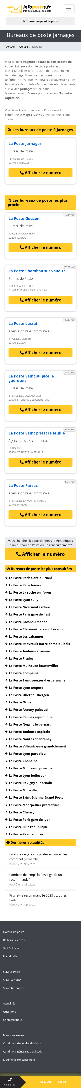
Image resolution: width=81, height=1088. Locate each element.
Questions (9, 1011)
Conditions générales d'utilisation (23, 1051)
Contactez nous (12, 1020)
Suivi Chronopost (14, 988)
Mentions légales (13, 1035)
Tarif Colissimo (12, 948)
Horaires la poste (13, 932)
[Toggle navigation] (69, 8)
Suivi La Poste (11, 972)
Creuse (23, 46)
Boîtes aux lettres (14, 940)
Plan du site (10, 956)
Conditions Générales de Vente (22, 1043)
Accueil (10, 46)
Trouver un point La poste (42, 21)
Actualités (9, 1003)
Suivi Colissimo (12, 980)
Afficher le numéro (42, 172)
